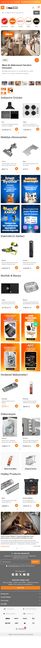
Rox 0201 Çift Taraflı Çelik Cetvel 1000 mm (9, 501)
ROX (3, 498)
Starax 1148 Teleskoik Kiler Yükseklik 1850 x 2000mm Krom (30, 441)
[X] (20, 574)
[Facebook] (16, 574)
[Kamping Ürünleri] (30, 461)
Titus (3, 161)
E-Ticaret (14, 634)
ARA (36, 13)
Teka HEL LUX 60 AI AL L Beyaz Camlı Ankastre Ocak (31, 125)
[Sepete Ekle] (16, 129)
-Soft (10, 634)
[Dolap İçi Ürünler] (10, 461)
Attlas (25, 260)
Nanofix (25, 399)
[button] (18, 132)
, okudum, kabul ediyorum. (21, 566)
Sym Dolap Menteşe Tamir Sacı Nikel (30, 164)
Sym (24, 161)
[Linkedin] (28, 574)
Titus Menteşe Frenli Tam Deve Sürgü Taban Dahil (9, 164)
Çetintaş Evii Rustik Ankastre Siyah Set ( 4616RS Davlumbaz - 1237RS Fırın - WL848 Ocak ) (10, 125)
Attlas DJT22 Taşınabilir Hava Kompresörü (29, 263)
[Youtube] (24, 574)
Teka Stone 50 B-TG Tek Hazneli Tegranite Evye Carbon (8, 302)
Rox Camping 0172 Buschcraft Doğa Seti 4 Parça (29, 501)
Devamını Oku (5, 546)
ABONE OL (35, 562)
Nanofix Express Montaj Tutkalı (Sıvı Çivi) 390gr (30, 401)
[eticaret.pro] (20, 630)
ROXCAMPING (28, 498)
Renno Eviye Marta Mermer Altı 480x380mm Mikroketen (31, 302)
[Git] (37, 60)
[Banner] (20, 43)
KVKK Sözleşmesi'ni (14, 566)
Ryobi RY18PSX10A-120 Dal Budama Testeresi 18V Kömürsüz (10, 263)
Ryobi (4, 260)
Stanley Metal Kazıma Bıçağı (8, 401)
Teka (24, 122)
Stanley (4, 399)
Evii (3, 122)
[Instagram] (12, 574)
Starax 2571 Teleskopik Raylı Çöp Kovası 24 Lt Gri (9, 441)
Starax (4, 438)
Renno (25, 300)
